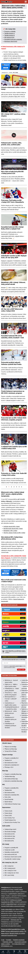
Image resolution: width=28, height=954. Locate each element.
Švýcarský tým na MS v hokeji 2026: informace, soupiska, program (14, 419)
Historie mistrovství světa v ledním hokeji (13, 88)
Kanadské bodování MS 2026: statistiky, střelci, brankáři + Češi (12, 337)
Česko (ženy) (8, 813)
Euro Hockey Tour (10, 818)
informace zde (15, 919)
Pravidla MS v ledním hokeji (12, 859)
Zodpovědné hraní (11, 904)
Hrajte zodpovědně (6, 909)
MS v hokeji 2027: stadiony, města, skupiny (13, 115)
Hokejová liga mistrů (10, 829)
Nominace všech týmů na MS (13, 857)
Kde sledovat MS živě (11, 854)
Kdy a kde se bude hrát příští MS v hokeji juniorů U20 (12, 172)
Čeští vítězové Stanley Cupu (13, 804)
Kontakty (8, 940)
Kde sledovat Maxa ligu (11, 778)
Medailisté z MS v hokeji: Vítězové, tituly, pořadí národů (13, 283)
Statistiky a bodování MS (12, 852)
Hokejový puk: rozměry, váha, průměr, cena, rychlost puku (11, 144)
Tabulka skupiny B (9, 35)
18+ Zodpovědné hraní (18, 944)
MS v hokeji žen (9, 866)
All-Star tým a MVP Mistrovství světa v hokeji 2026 (12, 310)
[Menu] (26, 2)
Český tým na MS (10, 850)
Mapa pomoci (5, 933)
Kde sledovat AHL (10, 834)
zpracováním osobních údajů (16, 666)
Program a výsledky (10, 31)
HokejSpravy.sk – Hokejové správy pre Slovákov (10, 719)
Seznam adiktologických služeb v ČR (15, 931)
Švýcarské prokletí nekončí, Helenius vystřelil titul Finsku (11, 363)
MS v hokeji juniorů (10, 868)
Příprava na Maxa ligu (11, 749)
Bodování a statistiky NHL (12, 795)
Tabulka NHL (8, 790)
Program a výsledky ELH (11, 758)
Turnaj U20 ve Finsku (10, 751)
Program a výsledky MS (11, 847)
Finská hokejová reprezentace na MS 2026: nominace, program (12, 392)
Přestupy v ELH (9, 767)
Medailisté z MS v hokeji (10, 530)
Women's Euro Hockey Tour (12, 822)
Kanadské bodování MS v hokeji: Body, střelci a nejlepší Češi (12, 228)
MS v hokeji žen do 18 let (12, 873)
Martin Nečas (8, 801)
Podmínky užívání (8, 942)
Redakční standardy (18, 940)
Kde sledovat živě (9, 37)
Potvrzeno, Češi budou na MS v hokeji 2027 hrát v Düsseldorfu (12, 201)
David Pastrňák (9, 799)
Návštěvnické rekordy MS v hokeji (13, 528)
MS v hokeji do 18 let (10, 870)
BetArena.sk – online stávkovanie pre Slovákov (11, 713)
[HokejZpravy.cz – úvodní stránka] (6, 2)
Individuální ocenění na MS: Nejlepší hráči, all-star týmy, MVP (14, 256)
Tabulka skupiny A (9, 33)
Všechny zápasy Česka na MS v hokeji (14, 532)
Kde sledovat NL (9, 840)
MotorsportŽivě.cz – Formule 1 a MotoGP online (11, 699)
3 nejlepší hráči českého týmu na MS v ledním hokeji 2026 (14, 447)
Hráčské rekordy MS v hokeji (11, 526)
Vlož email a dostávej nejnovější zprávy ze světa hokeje (13, 659)
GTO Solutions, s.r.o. (7, 946)
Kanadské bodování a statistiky (13, 39)
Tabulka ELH (8, 760)
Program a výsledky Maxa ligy (13, 774)
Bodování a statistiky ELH (12, 765)
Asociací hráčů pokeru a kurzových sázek (12, 906)
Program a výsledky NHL (12, 788)
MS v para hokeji (9, 875)
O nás (2, 940)
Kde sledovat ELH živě (11, 762)
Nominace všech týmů (10, 41)
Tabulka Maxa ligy (10, 776)
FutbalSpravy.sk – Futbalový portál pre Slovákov (10, 725)
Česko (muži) (8, 811)
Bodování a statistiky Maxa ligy (13, 781)
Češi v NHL (8, 797)
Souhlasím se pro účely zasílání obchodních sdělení (14, 667)
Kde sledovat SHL (10, 838)
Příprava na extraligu (10, 746)
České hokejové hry (10, 820)
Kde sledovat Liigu (10, 836)
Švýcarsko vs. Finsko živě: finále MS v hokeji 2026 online (14, 474)
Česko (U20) (8, 815)
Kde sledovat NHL (10, 792)
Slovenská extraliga (10, 831)
